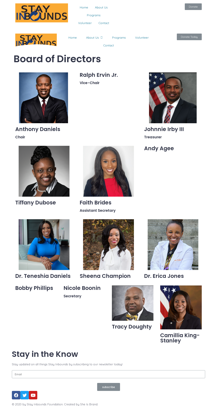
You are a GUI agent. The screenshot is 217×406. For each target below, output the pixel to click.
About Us (101, 7)
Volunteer (85, 23)
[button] (193, 6)
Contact (103, 23)
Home (84, 7)
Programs (94, 15)
